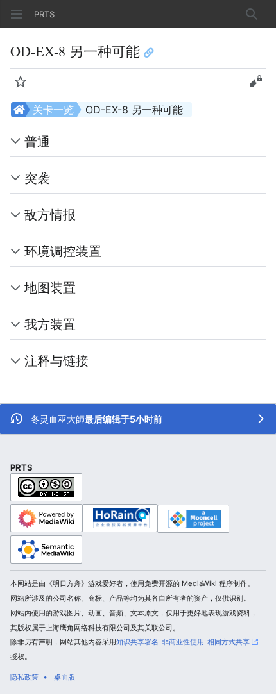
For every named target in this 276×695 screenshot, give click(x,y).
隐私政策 (24, 677)
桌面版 (64, 677)
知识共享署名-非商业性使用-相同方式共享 (183, 641)
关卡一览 (53, 109)
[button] (17, 14)
